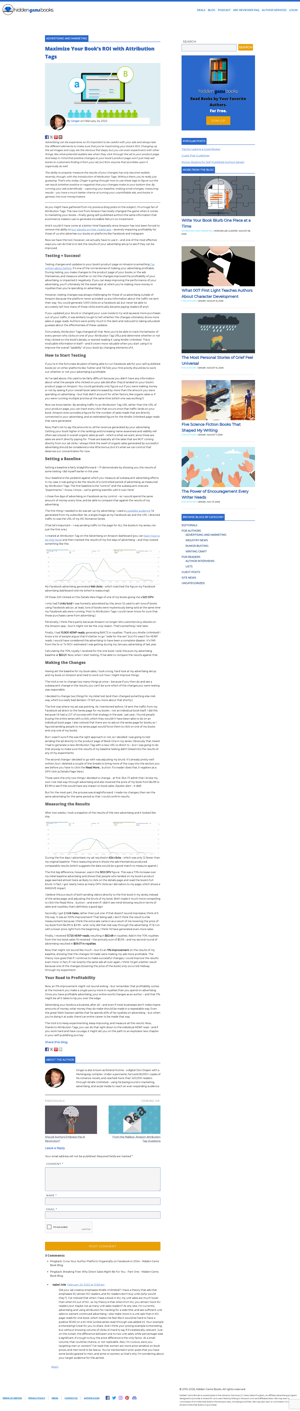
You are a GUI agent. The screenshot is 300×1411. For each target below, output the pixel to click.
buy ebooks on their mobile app (91, 229)
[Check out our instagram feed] (60, 137)
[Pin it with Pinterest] (56, 1049)
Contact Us (71, 1398)
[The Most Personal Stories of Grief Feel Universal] (218, 333)
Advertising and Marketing (205, 534)
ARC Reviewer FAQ (246, 10)
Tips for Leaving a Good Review (201, 149)
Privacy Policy (36, 1398)
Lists (188, 566)
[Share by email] (60, 1049)
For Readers (191, 556)
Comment (54, 1163)
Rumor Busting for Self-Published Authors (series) (213, 162)
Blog (211, 10)
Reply (55, 1366)
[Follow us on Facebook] (47, 137)
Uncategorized (193, 583)
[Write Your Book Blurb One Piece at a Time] (218, 196)
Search (189, 41)
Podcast (224, 10)
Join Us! (218, 120)
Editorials (189, 525)
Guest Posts (191, 572)
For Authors (191, 530)
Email (51, 1209)
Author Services (274, 10)
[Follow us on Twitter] (51, 137)
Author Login (91, 1398)
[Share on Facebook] (47, 1049)
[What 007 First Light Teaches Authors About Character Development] (218, 267)
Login (293, 10)
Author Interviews (199, 560)
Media (55, 1398)
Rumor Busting (196, 545)
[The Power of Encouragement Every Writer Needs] (218, 467)
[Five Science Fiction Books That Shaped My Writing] (218, 400)
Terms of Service (12, 1398)
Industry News (196, 540)
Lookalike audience (138, 510)
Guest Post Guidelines (195, 155)
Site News (189, 577)
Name (51, 1195)
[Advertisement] (150, 21)
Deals (201, 10)
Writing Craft (196, 551)
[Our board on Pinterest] (56, 137)
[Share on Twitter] (51, 1049)
